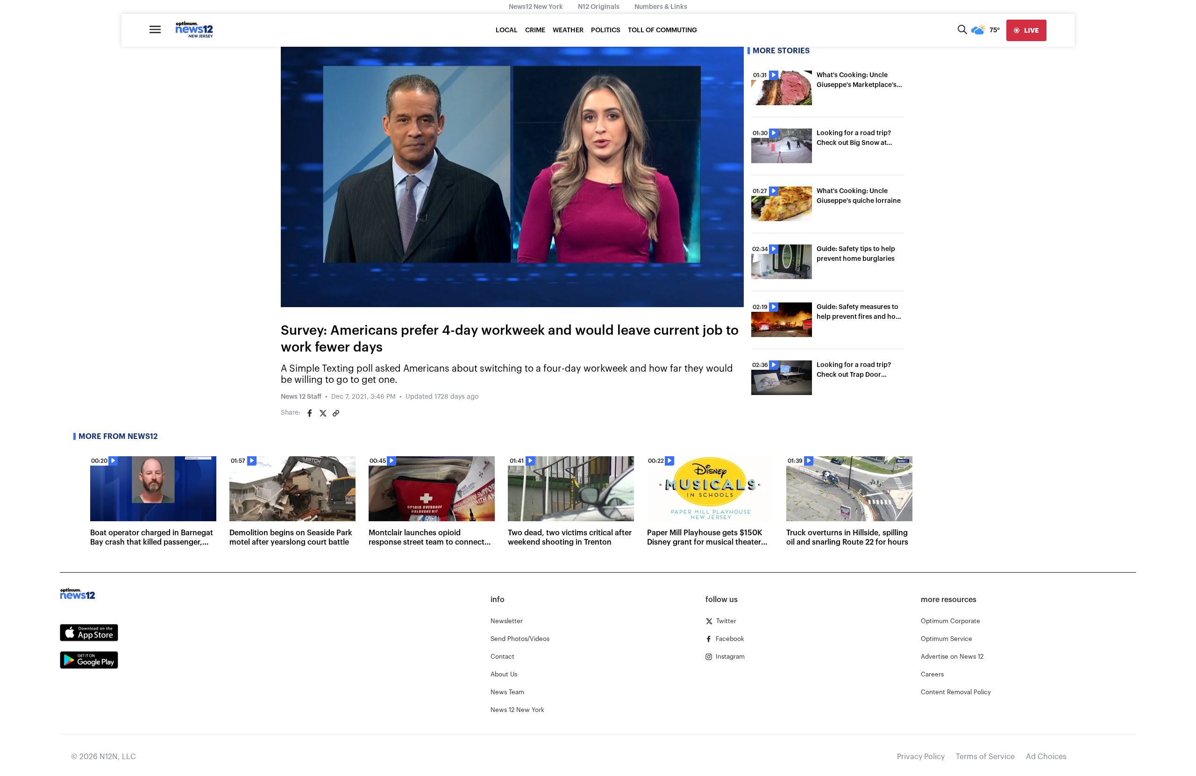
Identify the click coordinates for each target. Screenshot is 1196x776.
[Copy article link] (336, 413)
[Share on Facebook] (309, 413)
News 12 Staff (301, 397)
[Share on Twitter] (323, 413)
